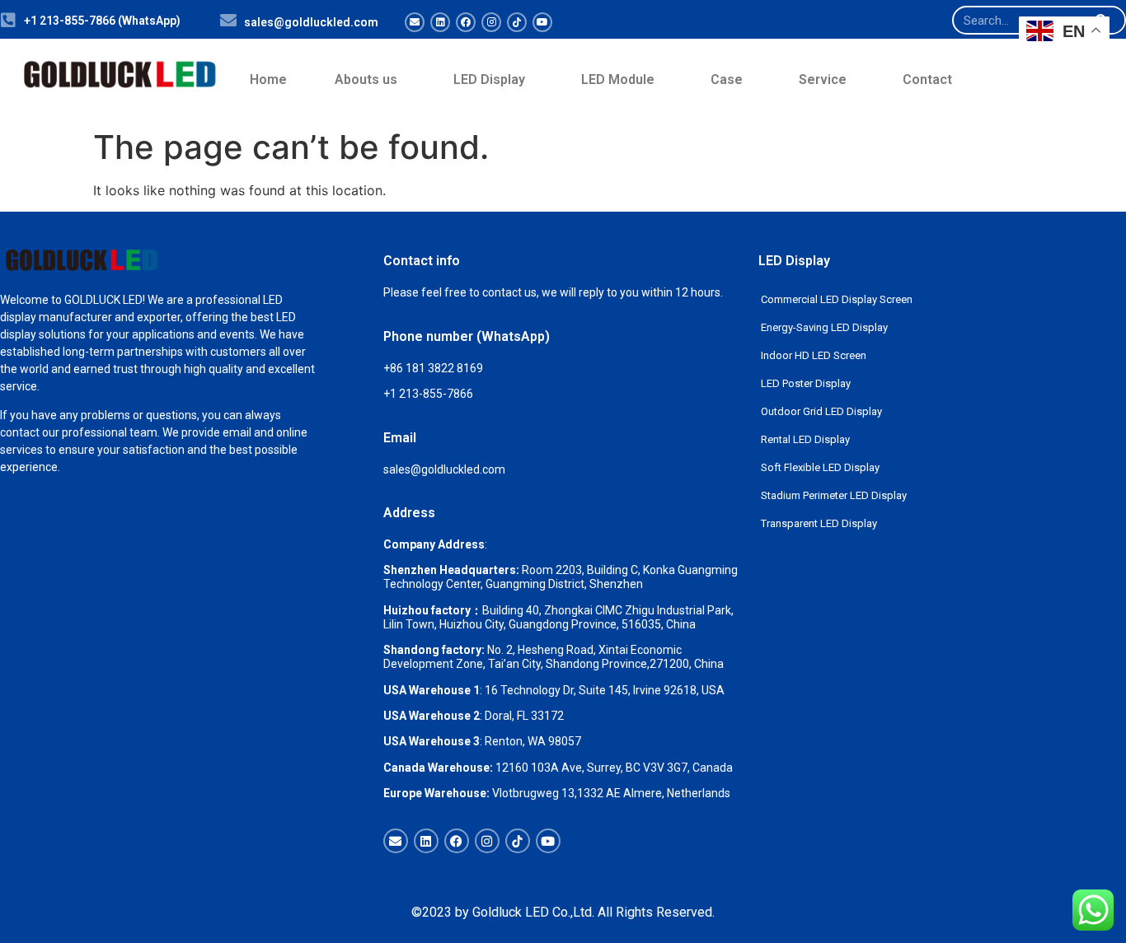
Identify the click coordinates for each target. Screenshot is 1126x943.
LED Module (617, 79)
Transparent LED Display (819, 523)
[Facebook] (466, 22)
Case (727, 79)
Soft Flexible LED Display (820, 467)
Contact (927, 79)
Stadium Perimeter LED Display (834, 495)
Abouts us (366, 79)
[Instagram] (491, 22)
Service (823, 79)
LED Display (489, 79)
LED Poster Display (806, 383)
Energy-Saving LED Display (824, 327)
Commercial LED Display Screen (837, 299)
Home (268, 79)
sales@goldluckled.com (311, 22)
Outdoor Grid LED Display (821, 411)
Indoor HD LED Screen (813, 355)
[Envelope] (415, 22)
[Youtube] (542, 22)
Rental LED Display (805, 439)
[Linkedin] (440, 22)
